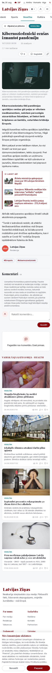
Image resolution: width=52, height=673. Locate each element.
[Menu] (47, 9)
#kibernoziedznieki (27, 260)
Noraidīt (13, 668)
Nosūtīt (43, 325)
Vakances (7, 624)
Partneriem (32, 624)
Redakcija (7, 620)
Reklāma (31, 617)
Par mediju (7, 617)
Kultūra (41, 17)
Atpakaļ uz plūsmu (16, 26)
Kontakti (31, 620)
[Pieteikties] (40, 9)
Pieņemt (38, 668)
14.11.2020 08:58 (9, 43)
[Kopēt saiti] (47, 54)
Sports (14, 17)
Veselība (27, 17)
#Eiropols (8, 260)
